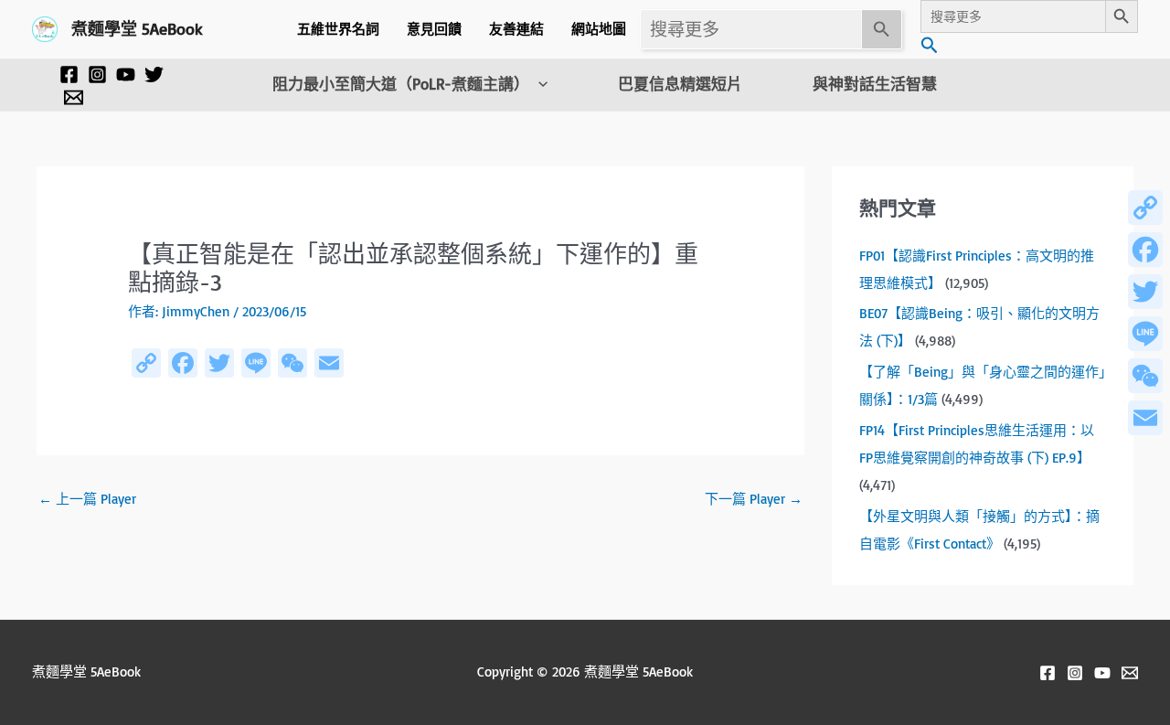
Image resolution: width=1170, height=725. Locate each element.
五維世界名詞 (338, 28)
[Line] (1145, 334)
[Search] (882, 29)
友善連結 (516, 28)
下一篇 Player (754, 498)
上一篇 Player (87, 498)
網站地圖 (598, 28)
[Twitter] (154, 74)
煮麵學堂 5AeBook (137, 28)
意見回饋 (434, 28)
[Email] (1145, 418)
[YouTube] (125, 74)
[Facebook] (69, 74)
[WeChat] (1145, 376)
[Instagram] (97, 74)
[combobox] (751, 29)
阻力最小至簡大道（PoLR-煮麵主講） (400, 84)
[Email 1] (73, 97)
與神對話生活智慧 (875, 84)
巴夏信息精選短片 (680, 84)
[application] (538, 84)
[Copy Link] (1145, 208)
